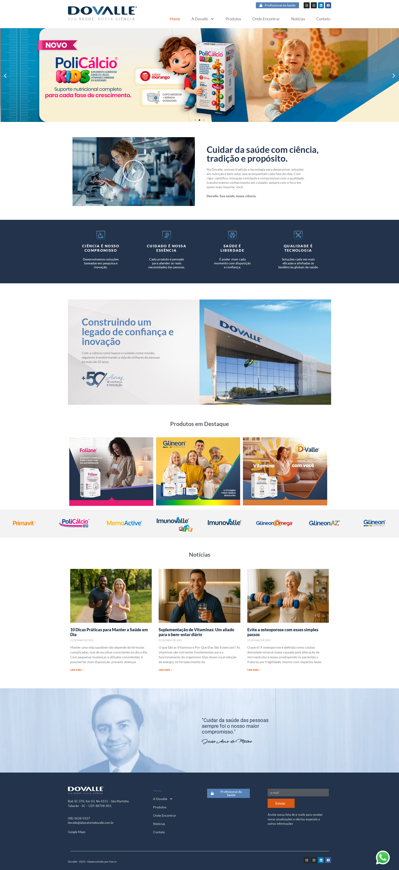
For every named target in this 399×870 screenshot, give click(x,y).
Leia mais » (77, 669)
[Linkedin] (321, 5)
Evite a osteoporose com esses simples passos (282, 632)
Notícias (298, 19)
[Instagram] (307, 5)
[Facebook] (328, 5)
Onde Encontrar (266, 19)
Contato (323, 19)
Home (175, 19)
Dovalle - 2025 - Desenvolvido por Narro (92, 861)
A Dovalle (199, 19)
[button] (5, 76)
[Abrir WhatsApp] (383, 857)
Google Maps (76, 832)
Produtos (233, 19)
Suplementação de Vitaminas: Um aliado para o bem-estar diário (196, 632)
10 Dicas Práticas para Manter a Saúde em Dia (109, 632)
